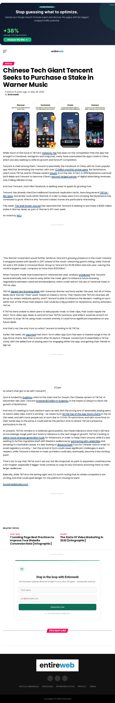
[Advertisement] (57, 238)
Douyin (53, 173)
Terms (93, 686)
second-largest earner (64, 176)
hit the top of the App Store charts (81, 414)
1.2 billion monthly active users (71, 169)
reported (31, 334)
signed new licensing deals (25, 291)
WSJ (19, 215)
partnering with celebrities (85, 441)
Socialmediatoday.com (15, 484)
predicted (84, 274)
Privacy (82, 686)
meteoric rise (49, 152)
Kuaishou (27, 397)
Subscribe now (58, 607)
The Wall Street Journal (28, 205)
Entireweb (13, 94)
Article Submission (29, 686)
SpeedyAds (47, 686)
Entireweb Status (65, 686)
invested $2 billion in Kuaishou (52, 400)
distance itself (65, 444)
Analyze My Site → (17, 39)
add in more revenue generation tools (24, 437)
